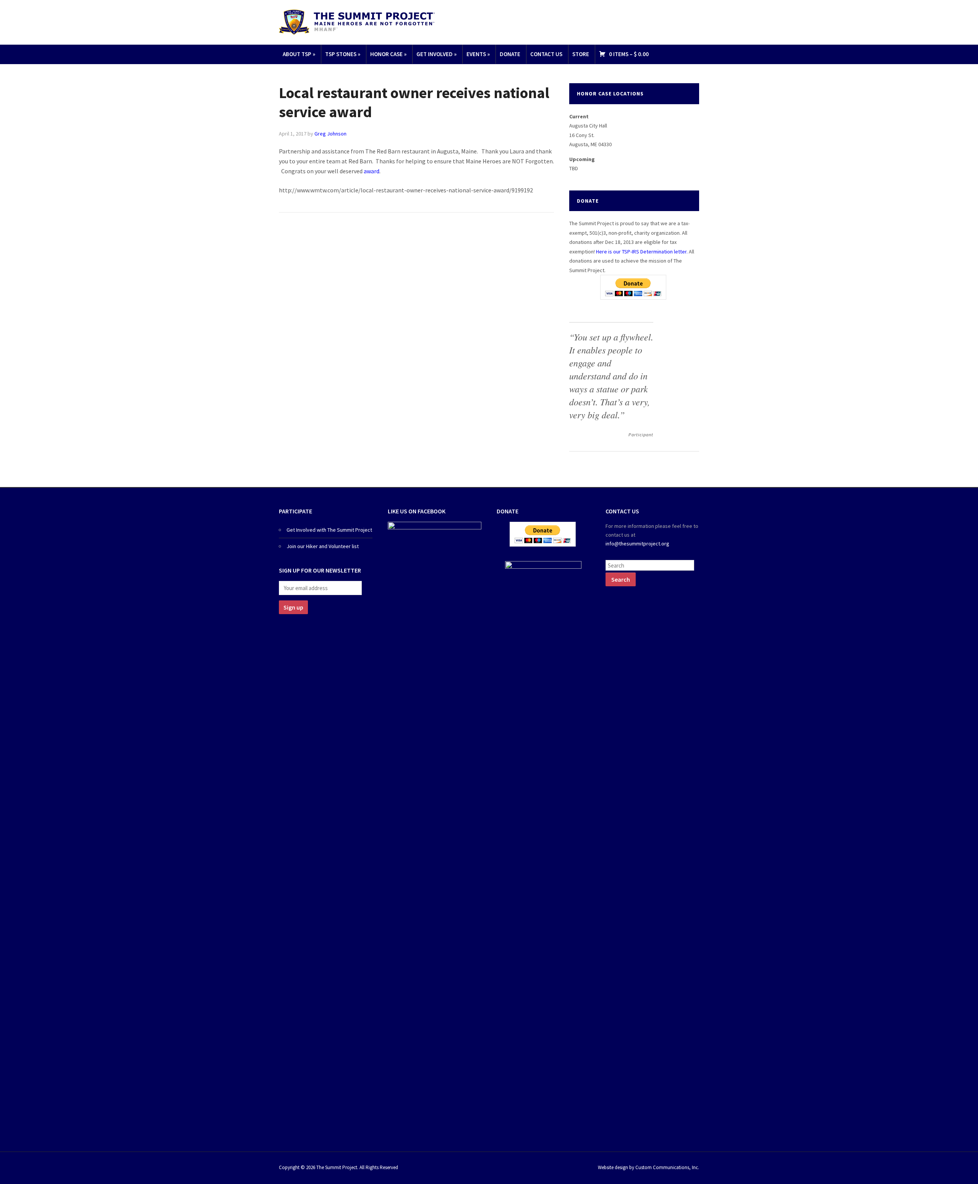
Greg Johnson (330, 133)
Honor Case (388, 54)
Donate (510, 54)
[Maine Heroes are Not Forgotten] (357, 21)
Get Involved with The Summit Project (329, 529)
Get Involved (436, 54)
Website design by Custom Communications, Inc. (648, 1167)
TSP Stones (342, 54)
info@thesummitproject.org (637, 543)
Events (478, 54)
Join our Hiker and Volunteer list (323, 546)
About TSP (299, 54)
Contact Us (546, 54)
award (371, 171)
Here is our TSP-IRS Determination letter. (642, 251)
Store (580, 54)
